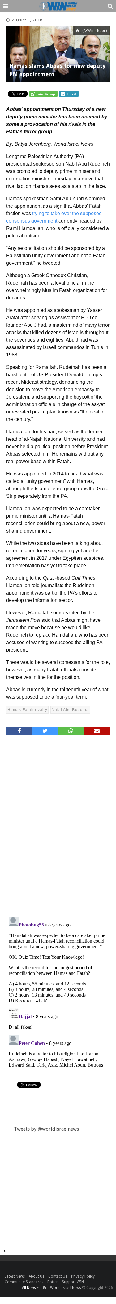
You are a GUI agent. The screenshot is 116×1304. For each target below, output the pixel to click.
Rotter (52, 1282)
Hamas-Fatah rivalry (27, 710)
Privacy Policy (83, 1276)
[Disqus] (58, 823)
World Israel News (65, 1287)
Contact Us (57, 1276)
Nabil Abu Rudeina (70, 710)
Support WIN (73, 1282)
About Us (36, 1276)
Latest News (15, 1276)
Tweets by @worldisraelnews (46, 1129)
